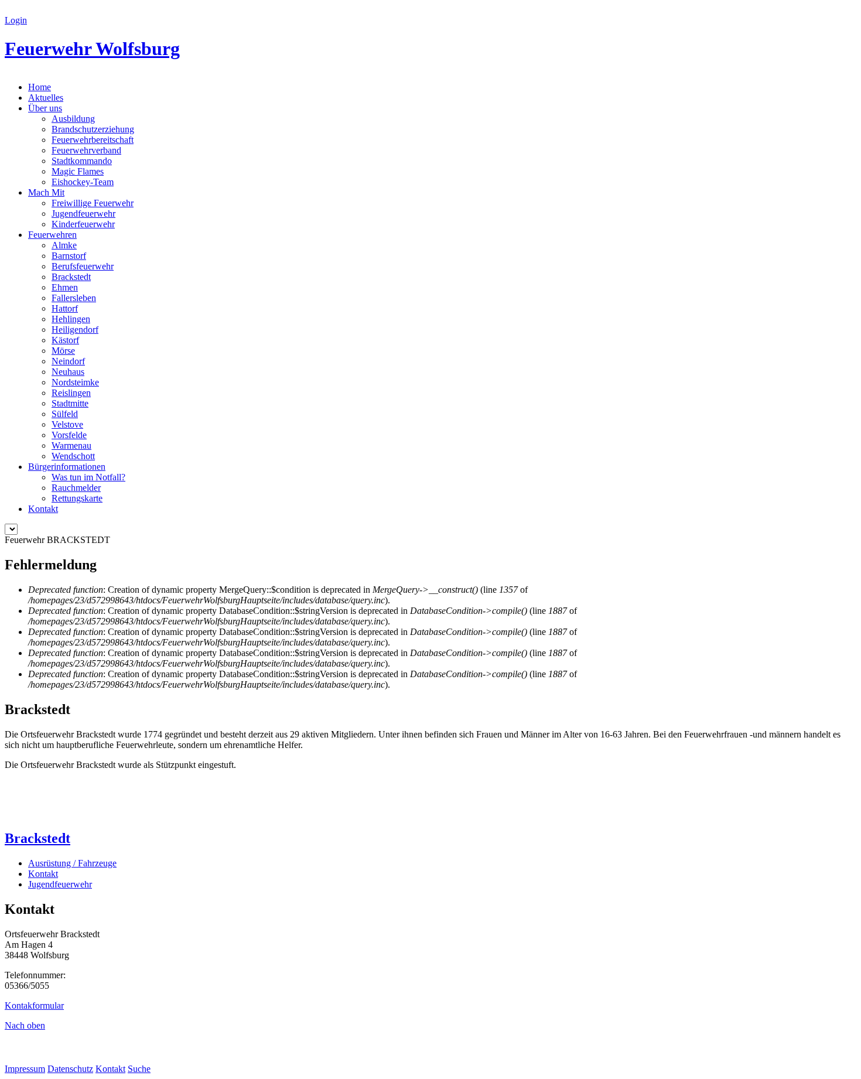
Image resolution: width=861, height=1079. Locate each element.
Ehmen (65, 287)
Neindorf (68, 361)
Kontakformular (34, 1005)
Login (16, 20)
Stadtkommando (82, 161)
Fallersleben (74, 298)
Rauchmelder (76, 488)
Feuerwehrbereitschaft (93, 140)
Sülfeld (65, 414)
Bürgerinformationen (66, 467)
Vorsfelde (69, 435)
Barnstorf (69, 256)
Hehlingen (71, 319)
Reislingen (71, 393)
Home (39, 87)
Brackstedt (71, 277)
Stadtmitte (70, 403)
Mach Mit (46, 192)
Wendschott (73, 456)
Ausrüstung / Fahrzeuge (72, 863)
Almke (64, 245)
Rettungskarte (77, 498)
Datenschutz (70, 1069)
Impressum (25, 1069)
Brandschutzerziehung (93, 129)
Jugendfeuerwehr (83, 213)
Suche (139, 1069)
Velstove (67, 424)
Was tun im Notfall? (88, 477)
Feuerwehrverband (86, 150)
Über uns (45, 108)
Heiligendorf (75, 329)
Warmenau (71, 445)
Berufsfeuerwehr (83, 266)
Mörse (63, 351)
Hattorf (65, 308)
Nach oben (25, 1025)
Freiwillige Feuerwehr (93, 203)
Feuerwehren (52, 235)
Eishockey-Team (83, 182)
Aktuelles (45, 98)
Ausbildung (73, 119)
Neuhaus (68, 372)
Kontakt (43, 509)
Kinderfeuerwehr (83, 224)
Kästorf (65, 340)
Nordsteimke (75, 382)
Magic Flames (78, 171)
